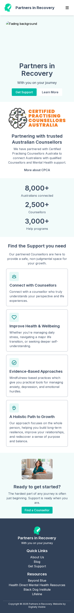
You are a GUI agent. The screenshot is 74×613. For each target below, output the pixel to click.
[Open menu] (67, 7)
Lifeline (37, 594)
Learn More (50, 92)
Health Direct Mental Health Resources (37, 585)
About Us (37, 557)
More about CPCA (37, 170)
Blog (37, 562)
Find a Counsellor (37, 510)
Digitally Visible (37, 606)
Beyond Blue (37, 580)
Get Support (24, 92)
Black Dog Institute (37, 589)
